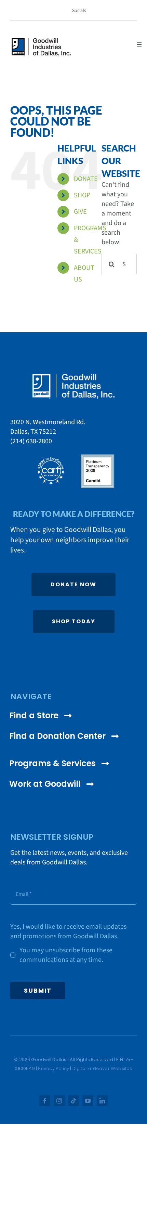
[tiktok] (73, 1100)
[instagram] (59, 1100)
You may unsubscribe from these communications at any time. (65, 955)
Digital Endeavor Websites (102, 1068)
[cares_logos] (73, 456)
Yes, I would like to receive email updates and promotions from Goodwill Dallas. (68, 931)
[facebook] (44, 1100)
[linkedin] (102, 1100)
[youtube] (87, 1100)
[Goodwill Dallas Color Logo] (41, 41)
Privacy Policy (53, 1068)
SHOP (82, 195)
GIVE (80, 212)
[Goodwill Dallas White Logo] (73, 376)
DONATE (86, 179)
